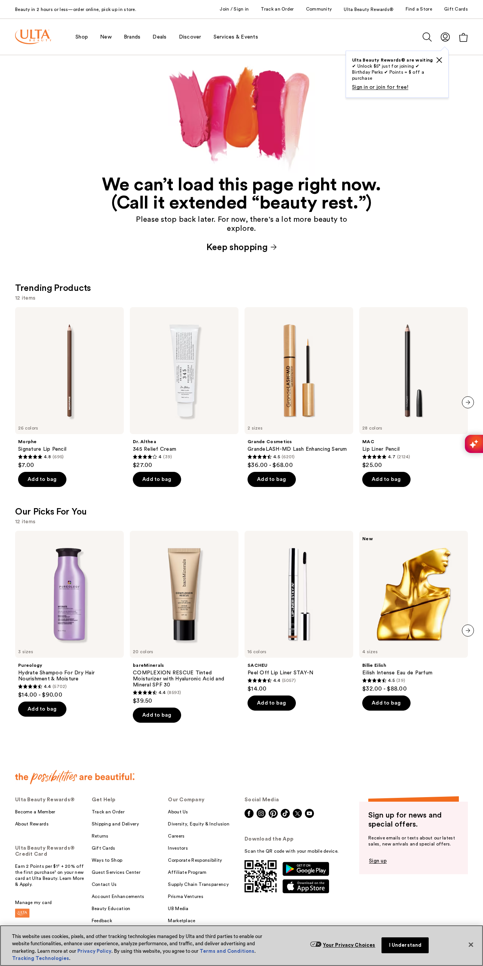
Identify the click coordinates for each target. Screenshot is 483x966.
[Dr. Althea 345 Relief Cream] (184, 388)
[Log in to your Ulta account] (445, 37)
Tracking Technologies (40, 958)
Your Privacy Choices (349, 945)
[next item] (468, 402)
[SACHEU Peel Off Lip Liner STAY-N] (299, 611)
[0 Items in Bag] (463, 37)
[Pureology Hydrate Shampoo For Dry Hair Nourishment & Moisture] (69, 615)
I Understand (405, 945)
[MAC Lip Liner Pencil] (413, 388)
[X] (439, 60)
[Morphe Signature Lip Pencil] (69, 388)
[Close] (471, 944)
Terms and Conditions (227, 951)
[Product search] (427, 37)
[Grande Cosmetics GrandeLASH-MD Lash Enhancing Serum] (299, 388)
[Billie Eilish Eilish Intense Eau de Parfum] (413, 611)
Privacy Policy (94, 951)
